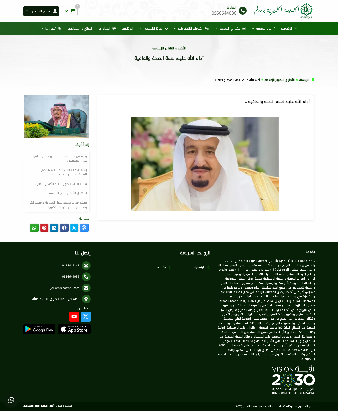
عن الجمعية (263, 28)
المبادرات (104, 28)
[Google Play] (39, 329)
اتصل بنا (50, 28)
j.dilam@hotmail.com (64, 287)
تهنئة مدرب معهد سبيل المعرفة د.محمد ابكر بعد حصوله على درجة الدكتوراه (58, 205)
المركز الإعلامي (153, 28)
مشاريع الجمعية (229, 28)
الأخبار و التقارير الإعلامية (279, 80)
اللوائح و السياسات (80, 28)
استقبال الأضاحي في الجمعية (68, 193)
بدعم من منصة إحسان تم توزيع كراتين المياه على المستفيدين (59, 158)
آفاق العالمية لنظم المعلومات (38, 406)
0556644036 (70, 276)
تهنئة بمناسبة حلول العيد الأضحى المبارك (61, 184)
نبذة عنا (161, 267)
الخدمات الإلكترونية (190, 28)
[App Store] (74, 329)
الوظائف (127, 28)
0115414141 (70, 265)
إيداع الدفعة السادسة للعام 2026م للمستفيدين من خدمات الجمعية (64, 172)
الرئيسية (286, 28)
